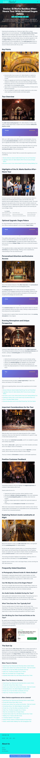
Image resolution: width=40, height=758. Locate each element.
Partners (3, 738)
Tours (24, 16)
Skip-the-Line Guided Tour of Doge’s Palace (13, 673)
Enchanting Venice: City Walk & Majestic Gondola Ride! (16, 688)
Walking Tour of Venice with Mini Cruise (12, 715)
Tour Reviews (20, 16)
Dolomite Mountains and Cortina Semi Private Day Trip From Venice (19, 401)
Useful (14, 738)
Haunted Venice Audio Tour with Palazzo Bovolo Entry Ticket (17, 675)
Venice (27, 16)
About (10, 738)
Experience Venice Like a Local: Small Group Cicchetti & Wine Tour (19, 397)
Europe (13, 16)
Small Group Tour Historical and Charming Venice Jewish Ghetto (18, 665)
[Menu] (37, 1)
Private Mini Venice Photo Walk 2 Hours (12, 685)
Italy (16, 16)
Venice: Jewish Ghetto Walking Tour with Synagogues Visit (17, 721)
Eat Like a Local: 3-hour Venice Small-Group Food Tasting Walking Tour (20, 163)
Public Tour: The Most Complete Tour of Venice (14, 671)
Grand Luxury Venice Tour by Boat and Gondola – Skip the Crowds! (19, 667)
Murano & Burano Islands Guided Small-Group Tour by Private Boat (19, 157)
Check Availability (31, 638)
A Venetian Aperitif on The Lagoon (11, 717)
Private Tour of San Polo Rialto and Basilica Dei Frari (15, 669)
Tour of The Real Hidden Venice (10, 399)
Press (7, 738)
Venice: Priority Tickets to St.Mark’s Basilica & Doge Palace (17, 719)
